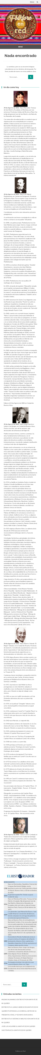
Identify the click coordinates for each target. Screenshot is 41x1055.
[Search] (30, 77)
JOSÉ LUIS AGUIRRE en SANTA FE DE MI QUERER (18, 1026)
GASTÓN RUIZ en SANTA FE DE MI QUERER (16, 1030)
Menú (32, 2)
